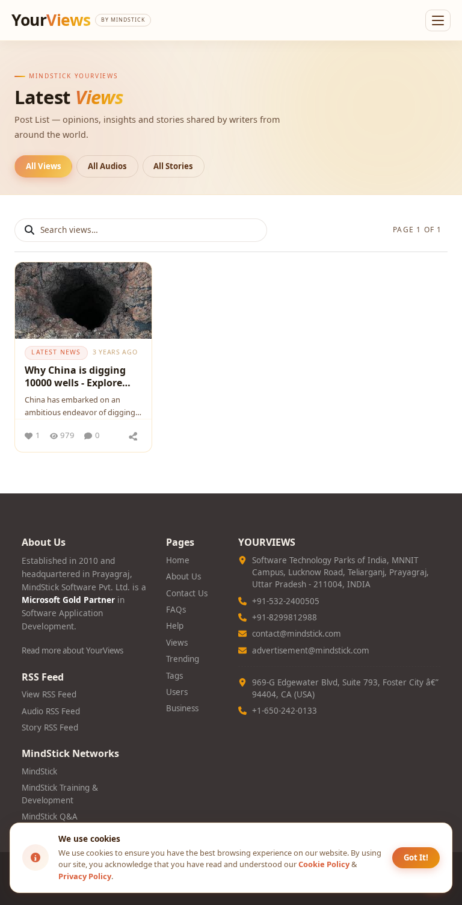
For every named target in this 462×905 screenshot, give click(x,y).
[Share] (133, 436)
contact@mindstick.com (296, 633)
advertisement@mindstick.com (310, 650)
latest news (56, 352)
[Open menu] (438, 20)
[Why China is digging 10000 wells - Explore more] (83, 300)
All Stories (173, 166)
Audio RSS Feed (51, 711)
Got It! (416, 857)
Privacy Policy (84, 876)
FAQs (176, 609)
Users (177, 692)
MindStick (39, 771)
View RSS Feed (49, 694)
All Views (43, 166)
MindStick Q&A (50, 816)
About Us (183, 576)
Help (174, 625)
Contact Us (187, 593)
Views (177, 642)
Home (177, 560)
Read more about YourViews (72, 650)
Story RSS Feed (50, 727)
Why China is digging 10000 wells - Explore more (75, 378)
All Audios (107, 166)
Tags (174, 675)
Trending (182, 658)
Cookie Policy (324, 864)
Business (182, 708)
